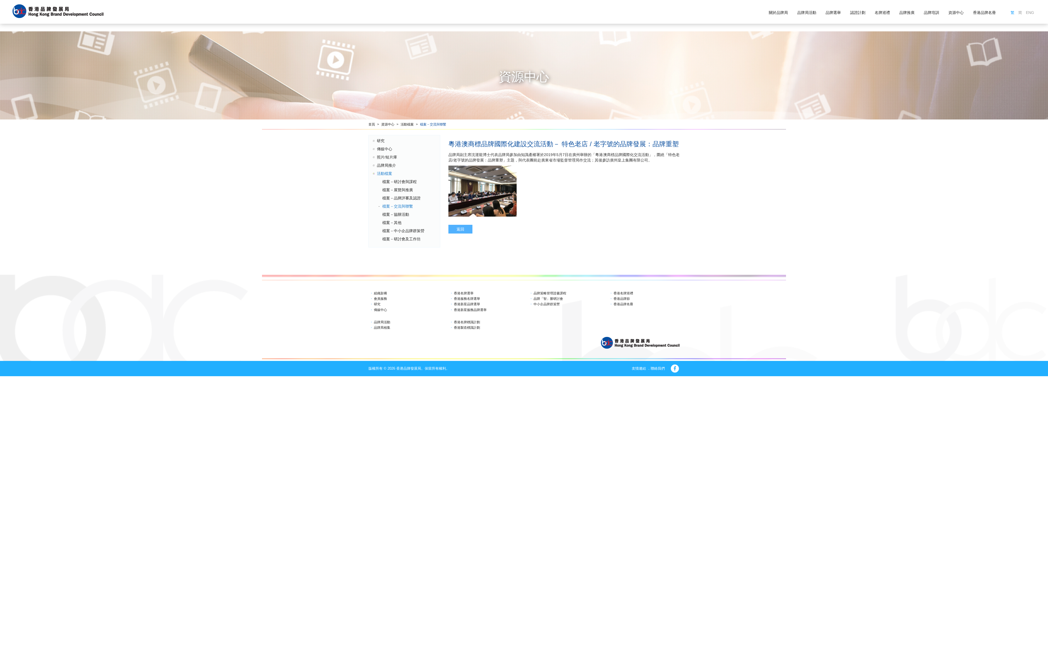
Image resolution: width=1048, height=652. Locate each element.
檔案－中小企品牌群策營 (403, 231)
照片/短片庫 (387, 157)
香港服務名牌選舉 (467, 299)
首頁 (371, 124)
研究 (381, 141)
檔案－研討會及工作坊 (401, 239)
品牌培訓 (931, 12)
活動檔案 (407, 124)
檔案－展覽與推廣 (397, 190)
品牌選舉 (833, 12)
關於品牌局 (778, 12)
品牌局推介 (386, 165)
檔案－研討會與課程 (399, 182)
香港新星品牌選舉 (467, 304)
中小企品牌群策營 (547, 304)
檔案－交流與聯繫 (433, 124)
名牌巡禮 (882, 12)
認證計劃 (857, 12)
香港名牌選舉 (464, 293)
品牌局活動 (806, 12)
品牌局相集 (382, 328)
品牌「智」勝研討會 (548, 299)
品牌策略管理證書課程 (550, 293)
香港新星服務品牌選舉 (470, 310)
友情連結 (639, 368)
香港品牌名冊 (984, 12)
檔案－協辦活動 (395, 214)
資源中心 (956, 12)
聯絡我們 (658, 368)
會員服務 (380, 299)
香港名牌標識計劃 (467, 322)
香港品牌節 (622, 299)
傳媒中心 (384, 149)
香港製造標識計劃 (467, 328)
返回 (460, 229)
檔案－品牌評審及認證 (401, 198)
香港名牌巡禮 (623, 293)
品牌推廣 (907, 12)
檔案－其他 (391, 222)
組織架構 (380, 293)
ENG (1030, 12)
